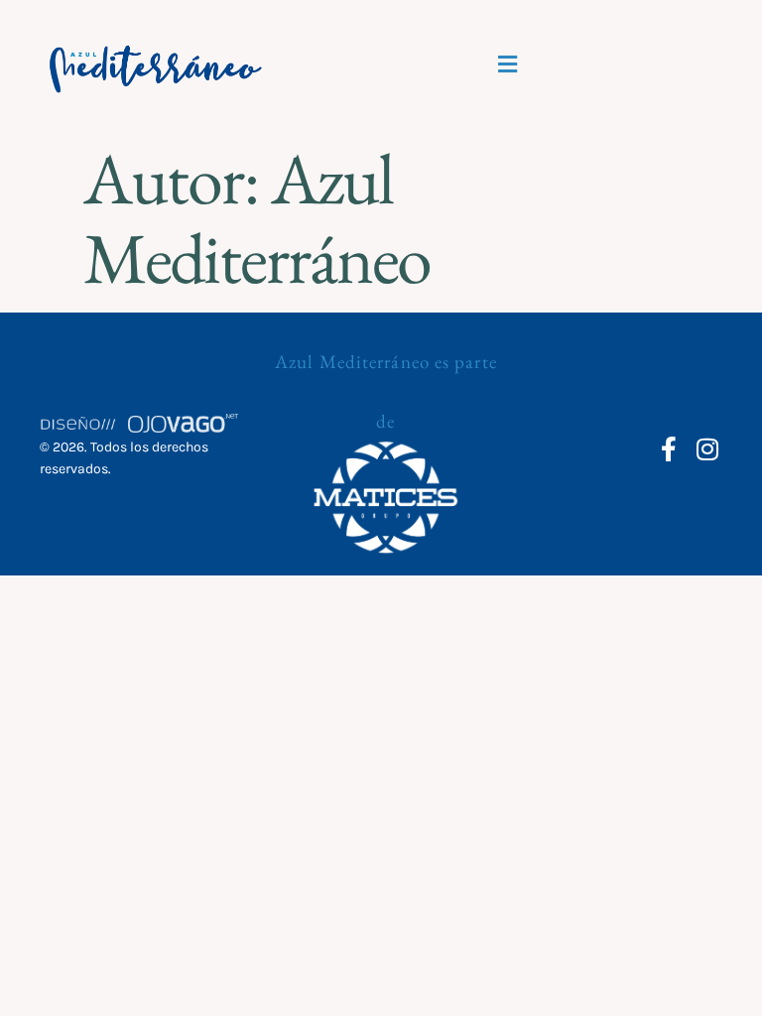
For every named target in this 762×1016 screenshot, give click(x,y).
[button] (507, 64)
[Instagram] (707, 448)
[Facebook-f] (669, 448)
